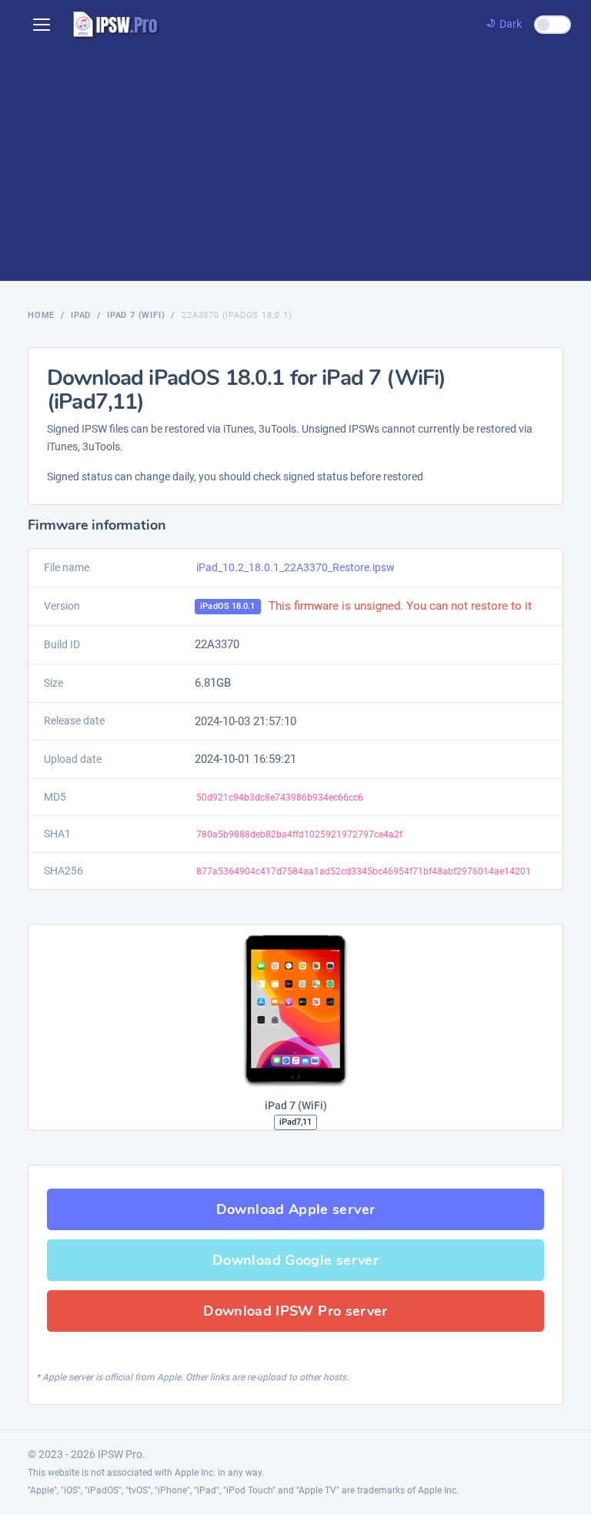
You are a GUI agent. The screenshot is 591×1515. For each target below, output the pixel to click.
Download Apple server (296, 1209)
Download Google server (295, 1260)
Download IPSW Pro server (295, 1311)
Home (41, 315)
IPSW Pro (120, 1454)
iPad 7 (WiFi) (136, 315)
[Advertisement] (295, 165)
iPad (81, 315)
